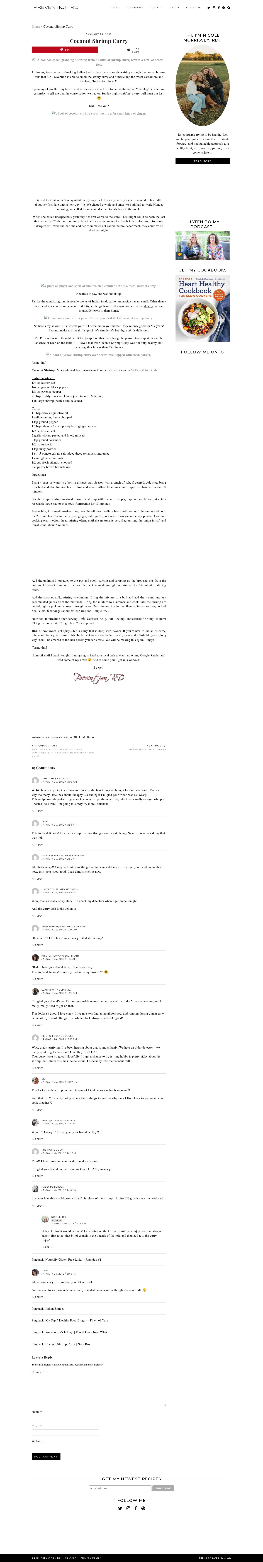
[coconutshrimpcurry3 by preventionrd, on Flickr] (99, 64)
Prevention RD (55, 7)
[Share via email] (75, 737)
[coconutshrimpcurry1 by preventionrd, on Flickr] (99, 285)
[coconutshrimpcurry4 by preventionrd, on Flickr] (99, 354)
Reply (39, 811)
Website (37, 1441)
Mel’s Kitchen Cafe (144, 370)
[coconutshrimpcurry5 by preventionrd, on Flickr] (99, 113)
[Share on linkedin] (93, 737)
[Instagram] (189, 370)
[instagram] (214, 7)
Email (37, 1426)
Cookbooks (135, 7)
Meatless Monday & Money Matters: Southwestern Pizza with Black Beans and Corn (63, 750)
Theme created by (215, 1558)
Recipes (174, 7)
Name (37, 1411)
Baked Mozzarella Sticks (147, 747)
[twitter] (209, 7)
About (115, 7)
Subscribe (193, 7)
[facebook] (219, 7)
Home (36, 26)
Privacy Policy (91, 1558)
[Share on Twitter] (84, 737)
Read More (202, 161)
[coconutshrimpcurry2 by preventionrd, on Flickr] (98, 318)
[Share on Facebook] (80, 737)
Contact (156, 7)
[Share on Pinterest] (88, 737)
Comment (39, 1372)
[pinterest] (223, 7)
